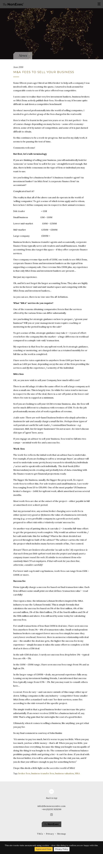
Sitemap (61, 833)
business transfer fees (42, 773)
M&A (77, 773)
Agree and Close (43, 849)
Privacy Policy (61, 849)
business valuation (64, 773)
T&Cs (40, 833)
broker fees (24, 773)
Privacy (50, 833)
